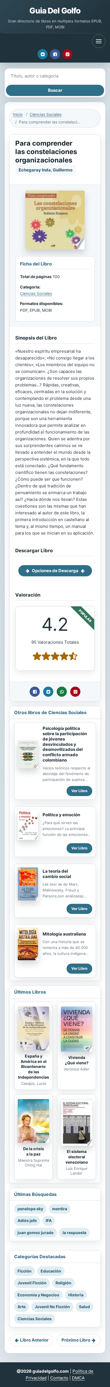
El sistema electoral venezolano (76, 1156)
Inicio (18, 114)
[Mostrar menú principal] (98, 41)
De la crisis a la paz (33, 1151)
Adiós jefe (27, 1220)
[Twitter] (43, 54)
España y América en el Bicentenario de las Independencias (33, 1067)
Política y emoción (61, 814)
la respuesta (74, 1232)
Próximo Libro (75, 1340)
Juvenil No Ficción (52, 1306)
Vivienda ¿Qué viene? (77, 1060)
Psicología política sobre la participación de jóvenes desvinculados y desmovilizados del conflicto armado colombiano (65, 744)
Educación (51, 1271)
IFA (49, 1220)
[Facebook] (55, 54)
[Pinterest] (67, 54)
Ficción (24, 1271)
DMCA (78, 1378)
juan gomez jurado (35, 1232)
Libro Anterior (34, 1340)
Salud (84, 1306)
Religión (63, 1282)
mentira (59, 1208)
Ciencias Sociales (45, 114)
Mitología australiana (64, 934)
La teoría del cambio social (57, 873)
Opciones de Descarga (55, 570)
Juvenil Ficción (32, 1282)
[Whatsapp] (62, 692)
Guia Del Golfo (54, 10)
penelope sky (30, 1208)
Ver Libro (79, 790)
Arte (21, 1306)
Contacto (59, 1378)
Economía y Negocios (38, 1294)
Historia (75, 1294)
